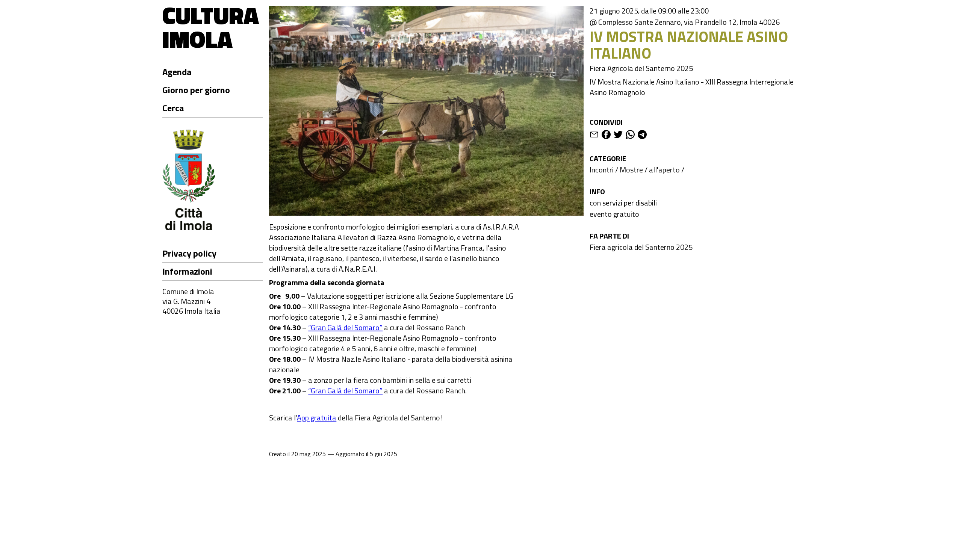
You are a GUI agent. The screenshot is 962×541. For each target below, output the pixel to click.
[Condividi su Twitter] (618, 136)
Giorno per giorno (196, 90)
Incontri (602, 169)
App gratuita (316, 417)
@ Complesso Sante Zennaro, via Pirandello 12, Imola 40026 (685, 22)
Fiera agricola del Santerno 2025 (641, 247)
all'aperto (664, 169)
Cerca (173, 108)
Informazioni (187, 271)
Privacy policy (189, 253)
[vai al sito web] (212, 181)
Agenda (176, 72)
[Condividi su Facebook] (606, 136)
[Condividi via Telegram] (642, 136)
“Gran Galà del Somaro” (345, 327)
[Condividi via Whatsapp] (630, 136)
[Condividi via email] (594, 136)
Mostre (631, 169)
